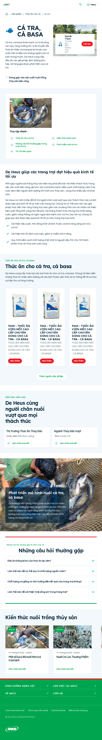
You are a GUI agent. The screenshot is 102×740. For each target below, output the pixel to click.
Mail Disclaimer (58, 710)
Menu (93, 5)
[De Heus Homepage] (6, 4)
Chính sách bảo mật (15, 710)
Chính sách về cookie (38, 710)
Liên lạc (87, 44)
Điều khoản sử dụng (78, 710)
